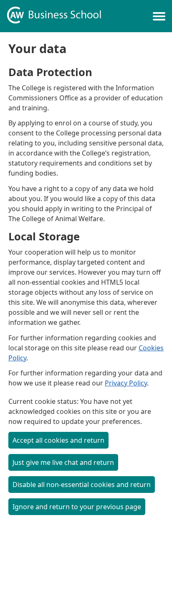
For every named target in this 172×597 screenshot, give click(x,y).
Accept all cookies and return (58, 440)
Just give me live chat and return (63, 462)
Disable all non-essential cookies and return (82, 484)
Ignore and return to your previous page (77, 506)
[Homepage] (54, 16)
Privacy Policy (126, 383)
